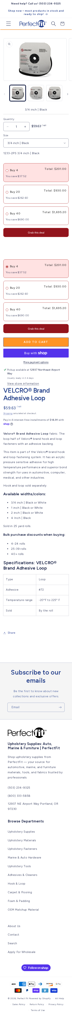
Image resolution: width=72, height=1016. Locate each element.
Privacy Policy (56, 1004)
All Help (59, 998)
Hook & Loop (16, 883)
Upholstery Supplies (21, 831)
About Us (14, 926)
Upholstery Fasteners (22, 849)
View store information (23, 383)
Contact (13, 934)
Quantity (8, 119)
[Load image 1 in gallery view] (17, 93)
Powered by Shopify (40, 998)
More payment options (36, 362)
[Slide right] (68, 94)
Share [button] (12, 632)
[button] (7, 23)
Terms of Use (38, 1010)
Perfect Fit (22, 998)
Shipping (8, 413)
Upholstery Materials (22, 840)
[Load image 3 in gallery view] (54, 93)
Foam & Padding (19, 901)
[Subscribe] (60, 707)
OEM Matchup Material (23, 909)
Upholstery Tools (19, 866)
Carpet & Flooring (20, 892)
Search (12, 943)
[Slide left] (4, 94)
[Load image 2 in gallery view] (36, 93)
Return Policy (37, 1004)
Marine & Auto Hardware (24, 857)
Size (5, 135)
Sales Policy (18, 1004)
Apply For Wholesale (22, 952)
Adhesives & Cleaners (22, 875)
